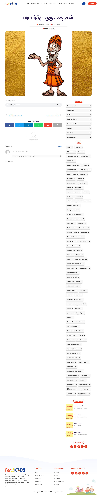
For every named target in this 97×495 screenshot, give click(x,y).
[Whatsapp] (82, 446)
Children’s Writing (30, 3)
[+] (34, 156)
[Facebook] (71, 446)
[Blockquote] (26, 156)
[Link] (30, 156)
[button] (83, 3)
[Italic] (15, 156)
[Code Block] (28, 156)
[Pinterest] (78, 446)
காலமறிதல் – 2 (78, 406)
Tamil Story (50, 28)
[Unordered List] (24, 156)
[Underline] (17, 156)
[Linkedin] (85, 446)
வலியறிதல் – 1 (78, 432)
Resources (51, 3)
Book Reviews (41, 3)
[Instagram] (75, 446)
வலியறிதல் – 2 (78, 423)
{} (32, 156)
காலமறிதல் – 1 (78, 415)
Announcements (63, 3)
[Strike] (19, 156)
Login (60, 146)
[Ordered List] (22, 156)
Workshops (72, 3)
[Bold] (13, 156)
